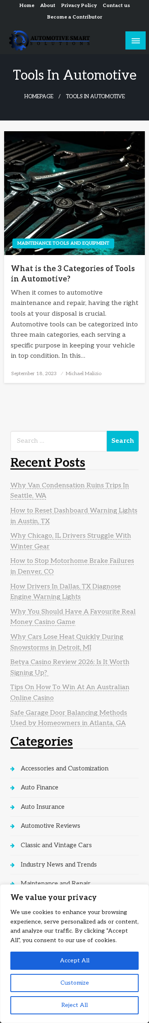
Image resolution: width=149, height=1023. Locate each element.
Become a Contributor (74, 17)
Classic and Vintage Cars (56, 845)
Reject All (74, 1005)
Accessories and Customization (64, 768)
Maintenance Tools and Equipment (63, 243)
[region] (74, 953)
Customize (74, 982)
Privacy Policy (79, 5)
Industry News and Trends (59, 864)
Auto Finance (39, 787)
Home (26, 5)
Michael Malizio (83, 374)
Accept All (74, 960)
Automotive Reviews (50, 825)
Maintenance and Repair (56, 883)
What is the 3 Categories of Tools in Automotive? (73, 274)
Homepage (38, 97)
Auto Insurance (43, 806)
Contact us (116, 5)
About (47, 5)
